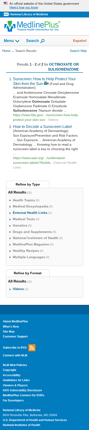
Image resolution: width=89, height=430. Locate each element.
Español (79, 40)
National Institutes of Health (21, 425)
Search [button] (32, 40)
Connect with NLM (15, 355)
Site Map (8, 331)
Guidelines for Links (16, 380)
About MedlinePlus (15, 321)
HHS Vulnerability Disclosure (22, 390)
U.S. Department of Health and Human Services (35, 420)
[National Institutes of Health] (7, 14)
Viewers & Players (15, 385)
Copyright (9, 370)
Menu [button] (9, 41)
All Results (17, 192)
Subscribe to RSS (15, 347)
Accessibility (11, 375)
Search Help (78, 51)
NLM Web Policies (15, 365)
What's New (11, 326)
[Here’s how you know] (44, 6)
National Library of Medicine (29, 14)
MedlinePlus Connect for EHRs (23, 395)
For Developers (13, 400)
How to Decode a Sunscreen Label (42, 126)
